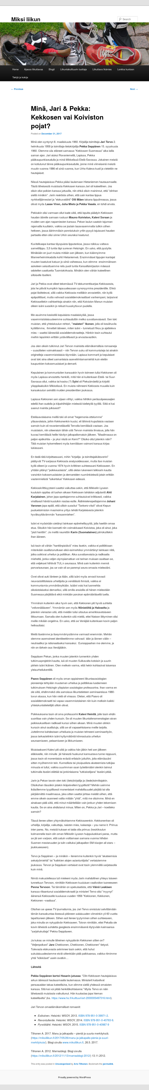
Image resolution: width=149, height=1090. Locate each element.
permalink (108, 1063)
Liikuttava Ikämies (102, 69)
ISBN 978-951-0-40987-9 (94, 1024)
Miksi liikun (25, 19)
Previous (17, 89)
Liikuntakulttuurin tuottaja (73, 69)
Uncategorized (62, 1063)
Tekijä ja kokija (20, 77)
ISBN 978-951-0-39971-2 (93, 1015)
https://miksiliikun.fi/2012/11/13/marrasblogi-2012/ (61, 1055)
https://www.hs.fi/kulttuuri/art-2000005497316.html (81, 998)
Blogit (52, 69)
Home (15, 69)
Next (134, 89)
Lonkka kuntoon (125, 69)
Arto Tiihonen (81, 1063)
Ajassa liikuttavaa (33, 69)
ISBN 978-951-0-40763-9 (98, 1020)
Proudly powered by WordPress (74, 1077)
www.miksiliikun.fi (73, 1042)
